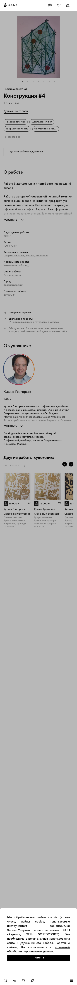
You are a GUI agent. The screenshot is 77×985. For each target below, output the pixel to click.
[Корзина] (68, 5)
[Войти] (50, 5)
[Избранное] (59, 5)
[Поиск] (5, 980)
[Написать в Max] (32, 980)
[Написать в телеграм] (23, 980)
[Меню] (71, 980)
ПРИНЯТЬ (38, 958)
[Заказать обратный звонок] (14, 980)
